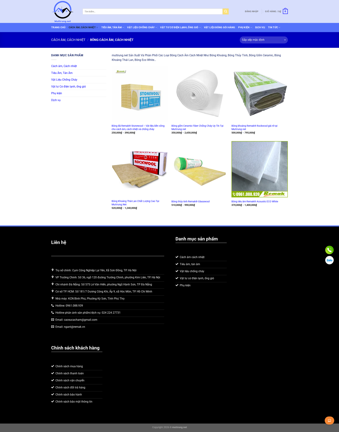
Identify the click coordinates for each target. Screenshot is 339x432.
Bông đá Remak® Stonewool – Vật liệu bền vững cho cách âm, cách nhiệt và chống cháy (138, 127)
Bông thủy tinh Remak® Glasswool (190, 201)
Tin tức (273, 27)
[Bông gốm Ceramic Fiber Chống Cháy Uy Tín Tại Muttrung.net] (199, 94)
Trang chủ (58, 27)
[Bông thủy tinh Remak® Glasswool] (199, 169)
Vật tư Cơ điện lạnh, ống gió (179, 27)
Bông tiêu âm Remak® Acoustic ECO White (254, 201)
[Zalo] (329, 260)
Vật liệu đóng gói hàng (219, 27)
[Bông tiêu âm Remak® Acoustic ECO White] (259, 169)
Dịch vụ (260, 27)
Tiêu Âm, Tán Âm (111, 27)
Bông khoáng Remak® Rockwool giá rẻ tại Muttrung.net (254, 127)
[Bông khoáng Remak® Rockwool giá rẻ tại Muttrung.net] (259, 94)
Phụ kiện (243, 27)
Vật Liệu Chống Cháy (140, 27)
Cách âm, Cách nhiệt (82, 27)
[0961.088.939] (329, 250)
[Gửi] (226, 11)
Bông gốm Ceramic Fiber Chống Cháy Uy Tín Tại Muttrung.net (197, 127)
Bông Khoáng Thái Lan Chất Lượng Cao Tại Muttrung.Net (135, 203)
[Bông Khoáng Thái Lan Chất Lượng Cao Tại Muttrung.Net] (140, 169)
